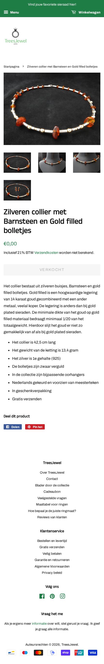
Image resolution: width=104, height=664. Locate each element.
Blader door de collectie (52, 485)
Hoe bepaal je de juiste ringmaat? (52, 511)
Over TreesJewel (52, 472)
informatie (39, 623)
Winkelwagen (89, 12)
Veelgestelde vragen (52, 498)
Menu (14, 12)
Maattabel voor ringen (52, 504)
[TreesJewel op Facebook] (42, 597)
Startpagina (11, 66)
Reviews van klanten (52, 517)
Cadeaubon (52, 491)
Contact (52, 479)
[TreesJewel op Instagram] (62, 597)
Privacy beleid (52, 572)
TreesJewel (69, 644)
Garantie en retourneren (52, 560)
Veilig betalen (52, 553)
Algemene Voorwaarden (52, 566)
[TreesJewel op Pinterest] (52, 597)
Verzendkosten (46, 253)
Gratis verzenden (52, 547)
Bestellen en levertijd (52, 541)
